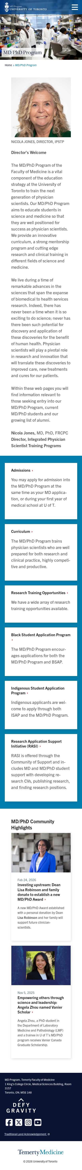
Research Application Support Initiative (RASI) (36, 743)
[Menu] (75, 7)
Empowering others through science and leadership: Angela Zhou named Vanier (41, 1004)
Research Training (38, 592)
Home (8, 65)
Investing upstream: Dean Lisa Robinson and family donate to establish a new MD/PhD (39, 891)
